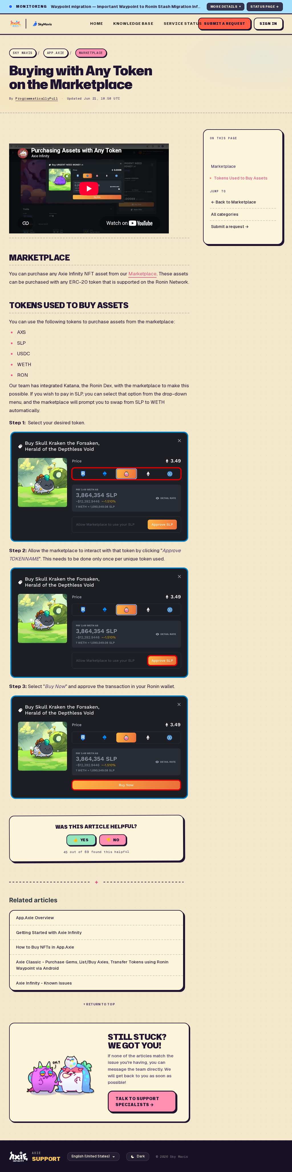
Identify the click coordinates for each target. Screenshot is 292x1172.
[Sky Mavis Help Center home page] (46, 23)
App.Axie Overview (35, 917)
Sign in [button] (268, 23)
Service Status (183, 23)
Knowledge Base (133, 23)
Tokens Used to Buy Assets (240, 178)
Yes (84, 839)
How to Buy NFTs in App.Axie (45, 947)
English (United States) (91, 1156)
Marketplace (91, 53)
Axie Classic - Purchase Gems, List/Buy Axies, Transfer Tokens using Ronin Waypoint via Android (92, 965)
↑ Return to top (99, 1004)
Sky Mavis (23, 53)
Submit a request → (230, 226)
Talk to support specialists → (137, 1101)
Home (96, 23)
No (116, 839)
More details (225, 6)
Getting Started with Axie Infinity (49, 932)
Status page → (264, 6)
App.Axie (55, 53)
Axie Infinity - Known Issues (44, 983)
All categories (224, 214)
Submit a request (224, 23)
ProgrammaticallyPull (36, 98)
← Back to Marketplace (233, 202)
